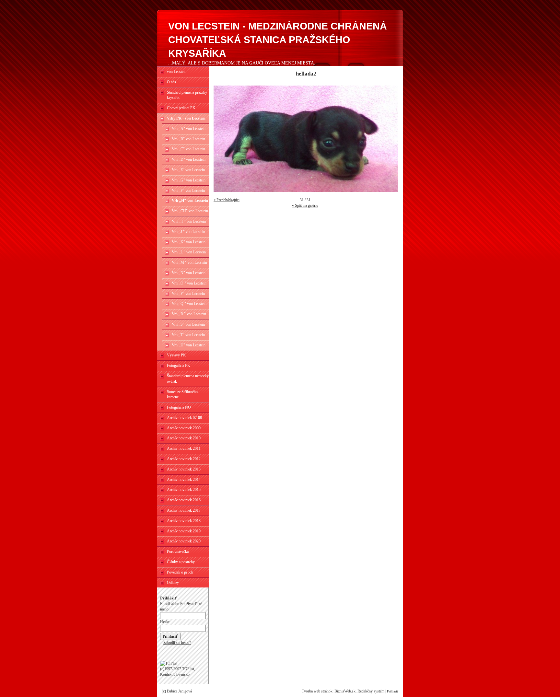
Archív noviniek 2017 (184, 510)
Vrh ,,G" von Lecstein (188, 180)
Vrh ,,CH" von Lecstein (190, 211)
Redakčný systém (370, 691)
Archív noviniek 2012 (184, 459)
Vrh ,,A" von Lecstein (188, 128)
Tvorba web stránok (317, 691)
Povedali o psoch (180, 572)
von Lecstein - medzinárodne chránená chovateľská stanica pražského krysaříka (277, 40)
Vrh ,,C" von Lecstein (188, 149)
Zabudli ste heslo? (177, 642)
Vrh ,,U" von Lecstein (188, 345)
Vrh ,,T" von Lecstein (188, 334)
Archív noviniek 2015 (184, 489)
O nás (171, 82)
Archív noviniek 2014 (184, 479)
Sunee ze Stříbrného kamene (182, 394)
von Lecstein (176, 71)
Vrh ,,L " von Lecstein (189, 252)
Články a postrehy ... (183, 562)
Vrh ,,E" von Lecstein (188, 170)
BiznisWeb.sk (345, 691)
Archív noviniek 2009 (184, 428)
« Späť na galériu (305, 205)
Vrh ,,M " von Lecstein (189, 262)
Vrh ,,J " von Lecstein (188, 231)
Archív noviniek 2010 (184, 438)
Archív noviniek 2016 (184, 500)
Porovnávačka (178, 551)
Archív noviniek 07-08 (184, 417)
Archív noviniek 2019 (184, 531)
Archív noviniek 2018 (184, 520)
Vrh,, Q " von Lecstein (189, 303)
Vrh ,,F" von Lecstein (188, 190)
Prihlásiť (392, 691)
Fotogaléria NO (179, 407)
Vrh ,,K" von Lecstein (188, 242)
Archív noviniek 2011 (184, 448)
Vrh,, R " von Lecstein (189, 314)
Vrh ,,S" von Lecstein (188, 324)
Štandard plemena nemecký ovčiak (188, 379)
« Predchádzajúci (226, 200)
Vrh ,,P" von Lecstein (188, 293)
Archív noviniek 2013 (184, 469)
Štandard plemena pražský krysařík (187, 95)
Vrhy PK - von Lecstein (186, 118)
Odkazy (173, 582)
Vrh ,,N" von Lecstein (188, 273)
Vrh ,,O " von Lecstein (189, 283)
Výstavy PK (176, 355)
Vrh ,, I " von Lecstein (189, 221)
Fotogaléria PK (178, 365)
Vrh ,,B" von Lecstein (188, 139)
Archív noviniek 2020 (184, 541)
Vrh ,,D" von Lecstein (188, 159)
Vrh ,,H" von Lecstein (190, 200)
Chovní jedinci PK (181, 108)
